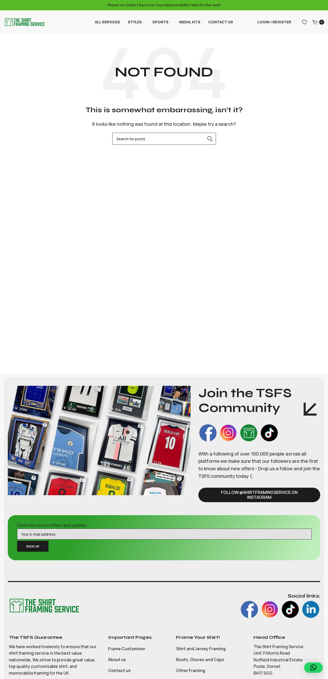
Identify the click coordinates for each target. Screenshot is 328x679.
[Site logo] (24, 21)
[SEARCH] (210, 139)
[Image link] (44, 605)
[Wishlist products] (304, 22)
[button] (313, 667)
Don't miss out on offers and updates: (52, 525)
